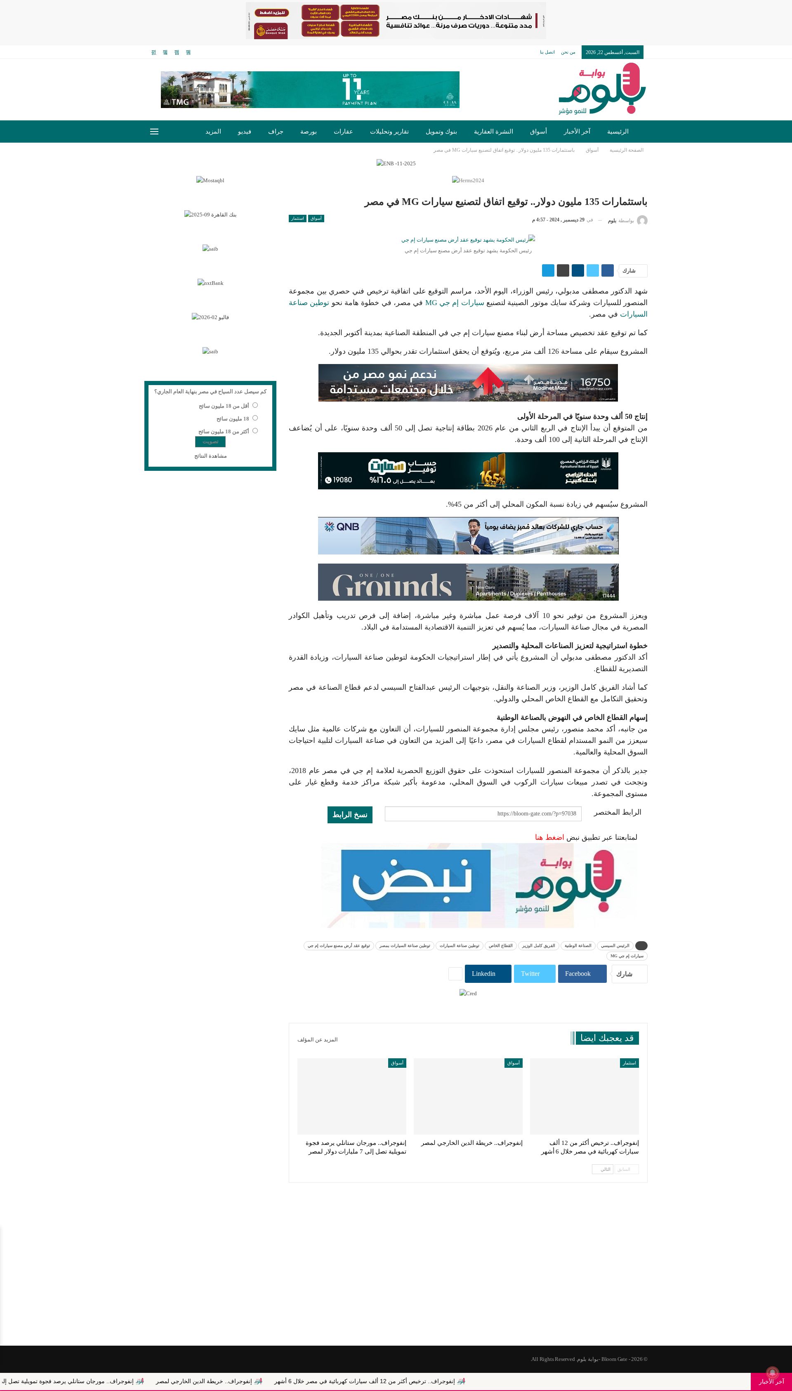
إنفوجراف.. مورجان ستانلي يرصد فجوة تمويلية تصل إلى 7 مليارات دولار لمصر (112, 1381)
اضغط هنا (549, 837)
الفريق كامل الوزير (538, 945)
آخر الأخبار (577, 131)
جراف (275, 131)
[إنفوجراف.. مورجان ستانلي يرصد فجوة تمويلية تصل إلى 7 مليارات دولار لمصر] (351, 1096)
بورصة (308, 131)
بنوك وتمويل (441, 131)
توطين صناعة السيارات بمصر (405, 945)
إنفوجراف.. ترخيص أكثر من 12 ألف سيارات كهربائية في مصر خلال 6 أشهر (437, 1381)
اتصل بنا (547, 51)
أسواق (538, 131)
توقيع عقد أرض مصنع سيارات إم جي (339, 945)
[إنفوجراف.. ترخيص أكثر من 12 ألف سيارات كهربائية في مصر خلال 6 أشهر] (584, 1096)
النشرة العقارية (493, 131)
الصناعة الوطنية (578, 945)
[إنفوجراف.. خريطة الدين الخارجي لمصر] (468, 1096)
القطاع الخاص (501, 945)
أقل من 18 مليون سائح (224, 406)
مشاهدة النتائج (210, 456)
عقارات (343, 131)
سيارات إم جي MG (454, 302)
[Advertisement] (396, 1279)
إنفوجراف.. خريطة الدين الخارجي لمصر (277, 1381)
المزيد (213, 131)
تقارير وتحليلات (389, 131)
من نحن (568, 51)
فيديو (244, 131)
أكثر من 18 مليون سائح (223, 431)
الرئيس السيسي (615, 945)
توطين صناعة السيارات (459, 945)
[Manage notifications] (772, 1372)
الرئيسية (618, 131)
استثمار (297, 218)
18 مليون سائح (233, 419)
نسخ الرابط (350, 815)
